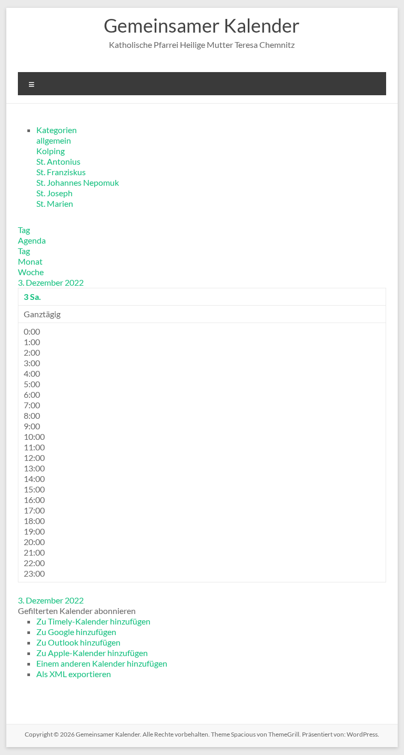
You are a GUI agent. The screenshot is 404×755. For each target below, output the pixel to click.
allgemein (53, 140)
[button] (77, 611)
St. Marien (54, 203)
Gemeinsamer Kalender (202, 25)
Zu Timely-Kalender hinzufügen (93, 621)
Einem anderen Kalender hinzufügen (101, 663)
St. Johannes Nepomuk (77, 182)
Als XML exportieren (73, 674)
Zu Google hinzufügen (76, 632)
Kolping (50, 151)
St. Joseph (54, 193)
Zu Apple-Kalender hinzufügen (92, 653)
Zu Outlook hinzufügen (78, 642)
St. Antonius (58, 161)
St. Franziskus (61, 172)
